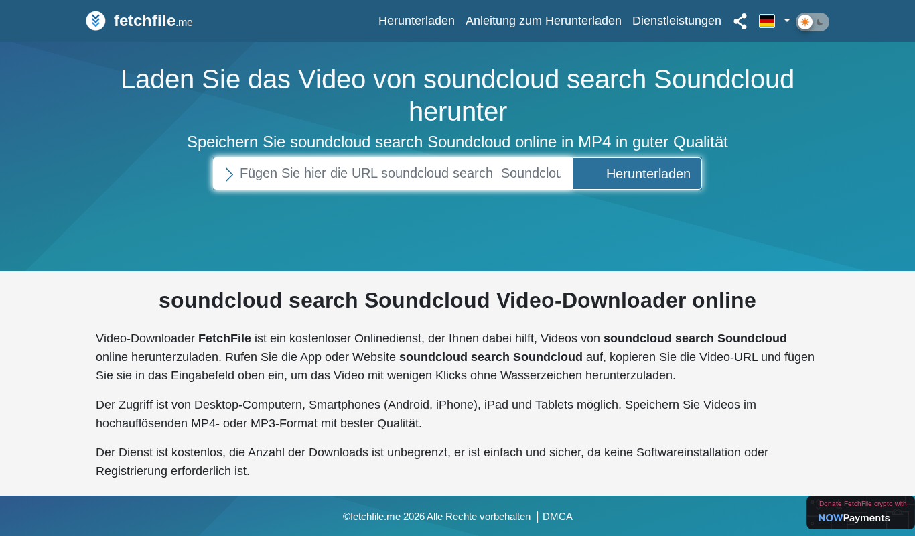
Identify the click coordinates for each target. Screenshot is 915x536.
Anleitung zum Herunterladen (544, 20)
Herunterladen (416, 20)
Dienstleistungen (676, 20)
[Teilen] (740, 21)
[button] (775, 21)
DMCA (558, 516)
